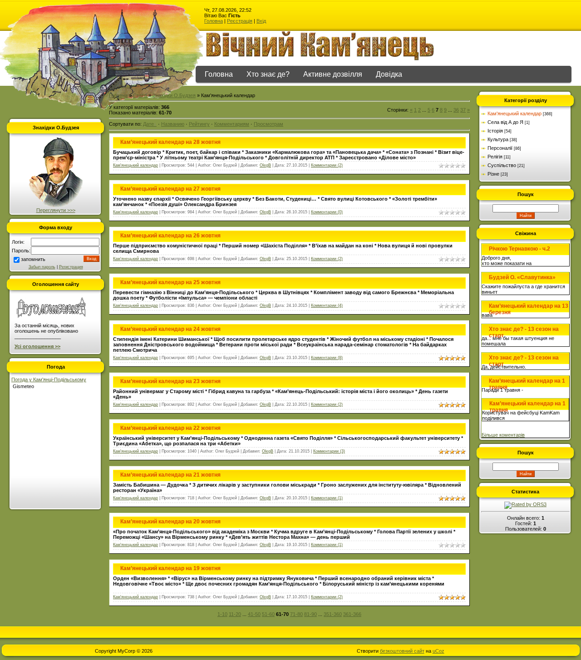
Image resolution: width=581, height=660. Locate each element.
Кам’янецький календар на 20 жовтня (170, 521)
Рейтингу (199, 124)
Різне (493, 174)
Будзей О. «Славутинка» (522, 277)
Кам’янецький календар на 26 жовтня (170, 235)
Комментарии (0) (327, 212)
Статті (140, 95)
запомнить (33, 259)
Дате (148, 124)
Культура (497, 139)
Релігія (494, 156)
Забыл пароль (42, 267)
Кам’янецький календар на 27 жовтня (170, 189)
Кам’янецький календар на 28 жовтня (170, 142)
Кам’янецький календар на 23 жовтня (170, 381)
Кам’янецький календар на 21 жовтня (170, 475)
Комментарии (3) (329, 451)
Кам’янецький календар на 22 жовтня (170, 428)
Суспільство (501, 165)
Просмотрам (268, 124)
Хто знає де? (268, 74)
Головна (213, 21)
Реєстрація (239, 21)
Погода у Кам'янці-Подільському (48, 379)
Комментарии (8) (327, 357)
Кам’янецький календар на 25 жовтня (170, 282)
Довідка (389, 74)
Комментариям (231, 124)
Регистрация (71, 267)
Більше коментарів (503, 435)
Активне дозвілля (332, 74)
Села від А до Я (505, 122)
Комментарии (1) (327, 498)
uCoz (438, 651)
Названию (172, 124)
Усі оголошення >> (37, 346)
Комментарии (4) (327, 305)
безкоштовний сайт (402, 651)
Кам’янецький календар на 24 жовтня (170, 329)
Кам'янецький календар (135, 165)
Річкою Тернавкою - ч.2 (519, 249)
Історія (495, 130)
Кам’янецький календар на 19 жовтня (170, 568)
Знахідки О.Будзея (174, 95)
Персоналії (499, 148)
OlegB (265, 165)
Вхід (261, 21)
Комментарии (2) (327, 165)
